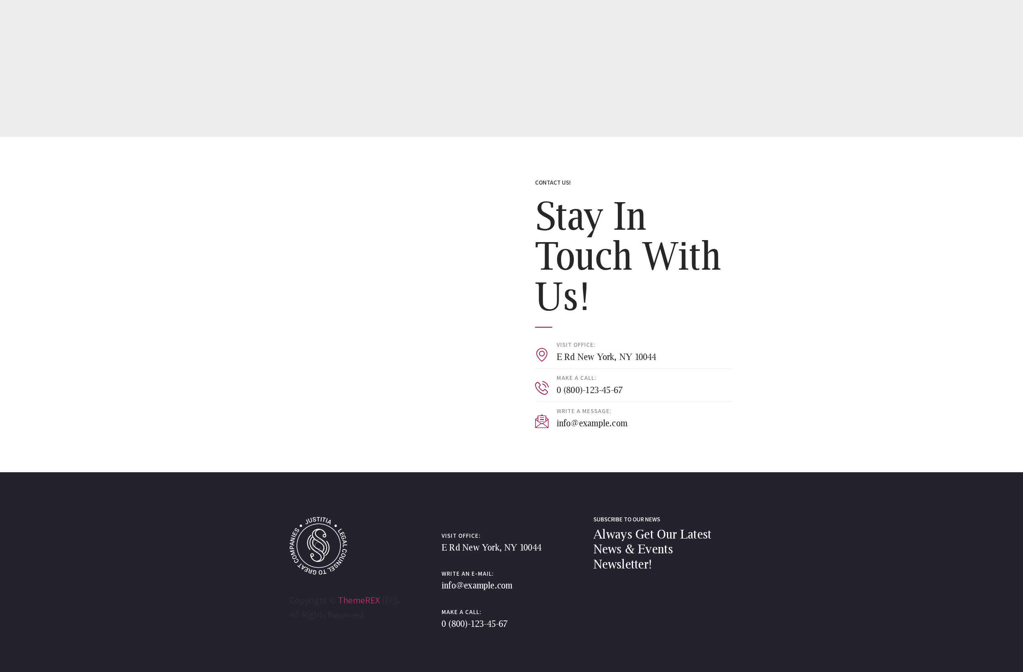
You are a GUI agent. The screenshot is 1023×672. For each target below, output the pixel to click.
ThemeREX (359, 600)
